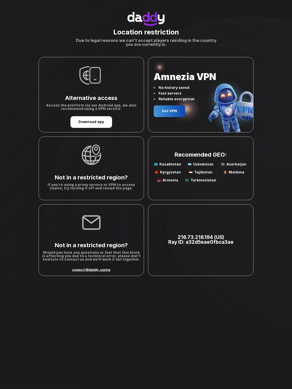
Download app (91, 122)
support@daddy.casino (91, 270)
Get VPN (169, 111)
